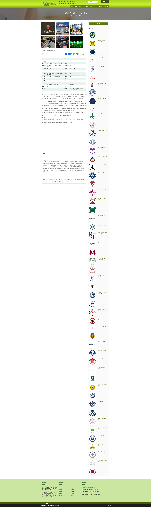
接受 (109, 505)
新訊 (87, 6)
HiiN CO (107, 504)
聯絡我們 (106, 6)
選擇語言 (105, 1)
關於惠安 (101, 6)
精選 (76, 6)
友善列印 (82, 54)
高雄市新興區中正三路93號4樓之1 (92, 494)
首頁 (72, 6)
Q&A (96, 6)
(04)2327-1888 (102, 493)
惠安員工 (60, 495)
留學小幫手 (73, 491)
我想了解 (98, 23)
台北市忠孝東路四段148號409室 (92, 491)
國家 (80, 6)
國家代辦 (75, 15)
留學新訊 (60, 489)
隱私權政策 (57, 505)
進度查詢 (72, 495)
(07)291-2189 (101, 494)
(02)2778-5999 (101, 491)
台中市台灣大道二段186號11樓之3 (92, 493)
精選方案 (60, 493)
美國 (80, 15)
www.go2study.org (45, 498)
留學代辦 (72, 488)
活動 (83, 6)
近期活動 (72, 489)
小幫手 (91, 6)
